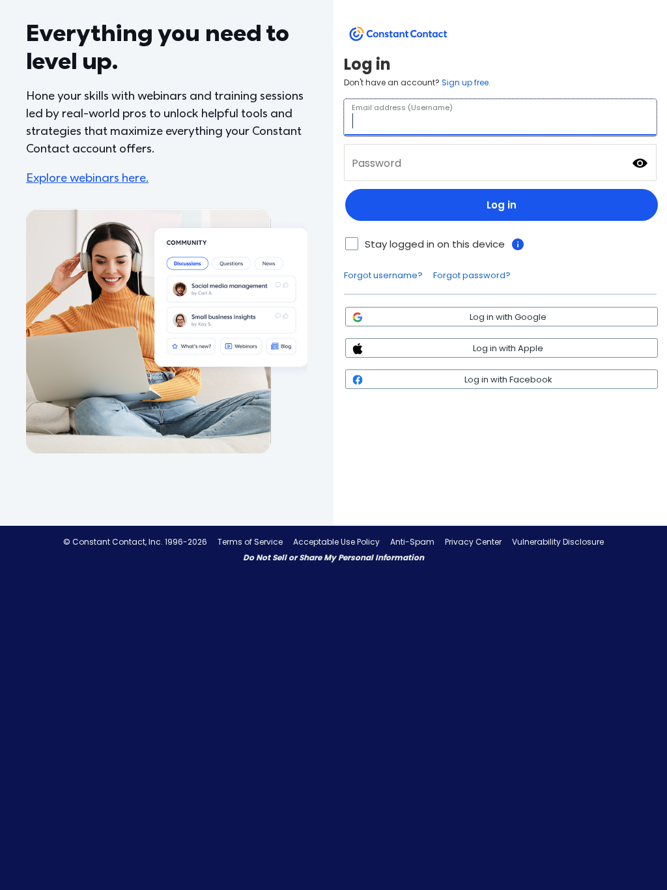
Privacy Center (473, 541)
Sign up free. (466, 82)
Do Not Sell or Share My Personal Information (333, 557)
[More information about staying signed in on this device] (518, 244)
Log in (502, 205)
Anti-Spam (412, 541)
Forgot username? (383, 275)
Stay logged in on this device (435, 244)
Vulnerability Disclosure (558, 541)
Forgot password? (472, 275)
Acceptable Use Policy (336, 541)
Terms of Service (250, 541)
